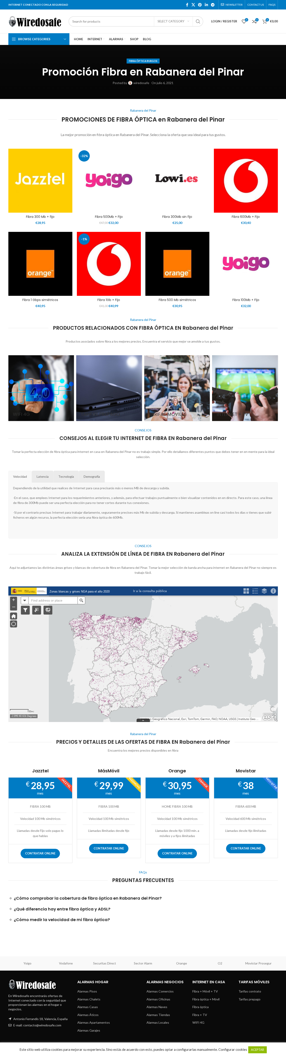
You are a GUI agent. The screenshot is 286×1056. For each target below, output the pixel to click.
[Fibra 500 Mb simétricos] (177, 264)
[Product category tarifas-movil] (177, 388)
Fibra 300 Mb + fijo (40, 216)
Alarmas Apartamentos (93, 1022)
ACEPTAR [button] (257, 1049)
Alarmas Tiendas (158, 1015)
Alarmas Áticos (88, 1015)
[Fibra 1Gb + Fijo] (109, 264)
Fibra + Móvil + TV (205, 991)
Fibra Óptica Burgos (143, 60)
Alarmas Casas (87, 1007)
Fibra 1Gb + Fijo (108, 300)
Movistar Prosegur (258, 963)
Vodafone (66, 963)
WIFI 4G (198, 1022)
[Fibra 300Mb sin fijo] (177, 181)
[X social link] (193, 4)
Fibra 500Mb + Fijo (109, 216)
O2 (220, 963)
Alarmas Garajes (88, 1030)
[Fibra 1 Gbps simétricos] (40, 264)
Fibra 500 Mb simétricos (177, 300)
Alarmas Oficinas (158, 999)
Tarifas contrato (250, 991)
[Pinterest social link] (200, 4)
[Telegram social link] (212, 4)
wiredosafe (141, 83)
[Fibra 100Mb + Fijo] (246, 264)
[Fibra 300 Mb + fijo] (40, 181)
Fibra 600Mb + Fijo (246, 216)
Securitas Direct (104, 963)
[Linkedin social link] (206, 4)
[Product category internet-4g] (41, 388)
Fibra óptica (200, 1007)
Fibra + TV (199, 1015)
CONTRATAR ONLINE (40, 853)
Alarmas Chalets (88, 999)
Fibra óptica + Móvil (206, 999)
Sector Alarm (143, 963)
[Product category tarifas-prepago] (109, 388)
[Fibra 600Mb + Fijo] (246, 181)
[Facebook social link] (187, 4)
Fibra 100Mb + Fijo (245, 300)
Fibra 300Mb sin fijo (177, 216)
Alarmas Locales (158, 1022)
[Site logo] (36, 21)
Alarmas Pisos (87, 991)
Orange (181, 963)
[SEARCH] (198, 21)
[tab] (20, 476)
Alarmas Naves (157, 1007)
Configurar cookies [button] (232, 1049)
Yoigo (27, 963)
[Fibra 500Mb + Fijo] (109, 181)
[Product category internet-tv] (245, 388)
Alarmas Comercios (160, 991)
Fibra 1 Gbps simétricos (40, 300)
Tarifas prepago (249, 999)
